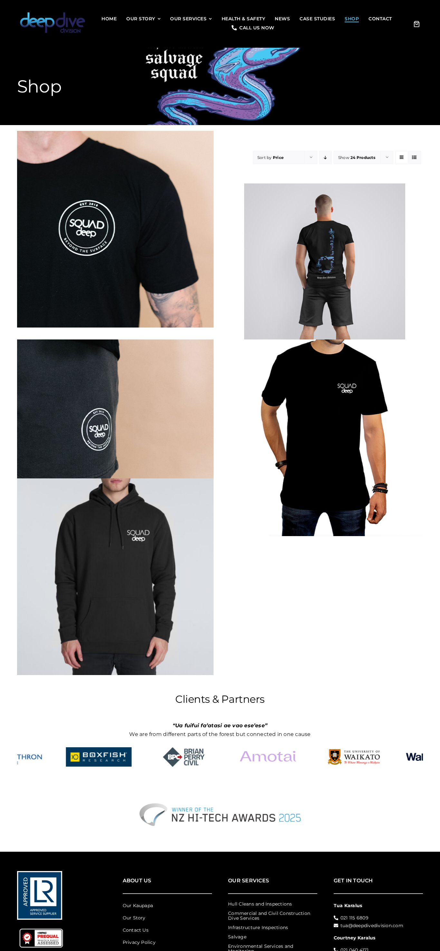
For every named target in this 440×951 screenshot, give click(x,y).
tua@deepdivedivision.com (371, 924)
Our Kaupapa (138, 904)
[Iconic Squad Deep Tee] (115, 229)
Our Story (134, 917)
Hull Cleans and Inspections (260, 903)
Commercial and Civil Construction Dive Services (269, 914)
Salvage (237, 936)
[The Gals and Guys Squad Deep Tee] (324, 438)
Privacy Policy (139, 941)
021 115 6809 (354, 917)
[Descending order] (325, 157)
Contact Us (135, 929)
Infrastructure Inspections (258, 926)
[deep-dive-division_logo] (52, 12)
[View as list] (414, 157)
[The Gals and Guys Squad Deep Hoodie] (115, 577)
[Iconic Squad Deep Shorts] (115, 438)
